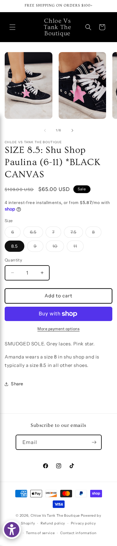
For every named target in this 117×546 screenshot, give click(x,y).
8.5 (14, 246)
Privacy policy (83, 523)
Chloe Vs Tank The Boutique (55, 515)
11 (78, 247)
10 (58, 247)
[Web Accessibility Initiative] (11, 529)
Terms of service (40, 533)
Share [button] (17, 384)
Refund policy (53, 523)
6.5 (36, 233)
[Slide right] (72, 130)
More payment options (58, 328)
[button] (12, 27)
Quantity (13, 259)
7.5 (77, 233)
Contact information (78, 533)
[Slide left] (45, 130)
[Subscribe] (94, 442)
